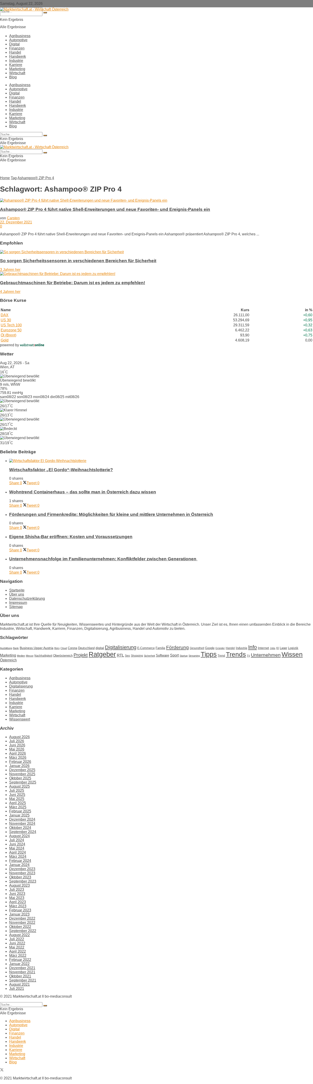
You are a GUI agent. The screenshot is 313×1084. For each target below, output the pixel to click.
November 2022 (22, 922)
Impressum (18, 603)
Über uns (16, 594)
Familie (160, 648)
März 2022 (17, 955)
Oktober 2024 (20, 828)
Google (209, 648)
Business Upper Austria (36, 648)
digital (100, 648)
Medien (21, 655)
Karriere (15, 65)
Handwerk (17, 56)
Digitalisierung (120, 647)
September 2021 (22, 980)
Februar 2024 (20, 861)
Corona (72, 648)
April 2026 (17, 753)
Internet (263, 648)
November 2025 (22, 774)
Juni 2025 (17, 795)
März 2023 (17, 906)
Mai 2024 (16, 848)
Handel (15, 52)
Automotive (18, 40)
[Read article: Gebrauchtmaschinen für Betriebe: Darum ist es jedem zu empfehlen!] (156, 274)
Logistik (293, 648)
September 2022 (22, 931)
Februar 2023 (20, 910)
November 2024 (22, 823)
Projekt (81, 655)
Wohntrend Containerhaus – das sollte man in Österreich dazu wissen (82, 492)
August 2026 (19, 737)
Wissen (292, 654)
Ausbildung (6, 648)
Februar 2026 (20, 762)
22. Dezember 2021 (16, 222)
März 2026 (17, 757)
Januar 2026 (19, 766)
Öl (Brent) (8, 335)
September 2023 (22, 881)
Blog (13, 77)
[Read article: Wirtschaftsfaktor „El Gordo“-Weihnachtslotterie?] (161, 461)
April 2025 (17, 803)
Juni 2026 (17, 745)
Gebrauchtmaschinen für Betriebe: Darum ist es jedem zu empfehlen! (72, 282)
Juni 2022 (17, 943)
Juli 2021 (16, 988)
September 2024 (22, 832)
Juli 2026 (16, 741)
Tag (14, 178)
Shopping (137, 655)
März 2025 (17, 807)
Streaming (194, 655)
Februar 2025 (20, 811)
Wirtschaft (17, 73)
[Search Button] (45, 12)
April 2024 (17, 852)
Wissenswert (19, 719)
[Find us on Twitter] (2, 1070)
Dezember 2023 (22, 869)
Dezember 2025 (22, 770)
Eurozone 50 (11, 330)
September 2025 (22, 782)
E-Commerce (146, 648)
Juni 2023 (17, 894)
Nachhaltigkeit (43, 655)
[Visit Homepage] (34, 9)
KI (277, 648)
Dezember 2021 (22, 968)
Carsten (13, 218)
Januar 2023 (19, 914)
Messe (29, 655)
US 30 (6, 320)
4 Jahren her (10, 292)
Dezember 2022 (22, 918)
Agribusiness (19, 36)
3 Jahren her (10, 270)
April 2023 (17, 902)
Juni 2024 (17, 844)
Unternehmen (266, 655)
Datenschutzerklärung (27, 598)
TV (248, 655)
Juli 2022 (16, 939)
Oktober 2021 (20, 976)
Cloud (63, 648)
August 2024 (19, 836)
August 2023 (19, 885)
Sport (174, 655)
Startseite (17, 590)
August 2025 (19, 786)
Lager (283, 648)
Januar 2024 (19, 865)
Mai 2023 (16, 898)
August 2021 (19, 984)
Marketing (17, 69)
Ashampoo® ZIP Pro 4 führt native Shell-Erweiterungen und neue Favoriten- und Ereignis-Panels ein (105, 209)
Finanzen (17, 48)
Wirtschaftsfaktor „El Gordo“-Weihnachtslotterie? (61, 469)
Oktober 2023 (20, 877)
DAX (4, 315)
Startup (184, 655)
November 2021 (22, 972)
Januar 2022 (19, 964)
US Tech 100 (11, 325)
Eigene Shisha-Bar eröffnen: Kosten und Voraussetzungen (70, 536)
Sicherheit (149, 655)
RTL (120, 655)
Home (5, 178)
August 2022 (19, 935)
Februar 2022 (20, 960)
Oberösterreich (63, 655)
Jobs (272, 648)
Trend (221, 655)
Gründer (220, 648)
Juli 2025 (16, 790)
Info (252, 647)
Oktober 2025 (20, 778)
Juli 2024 (16, 840)
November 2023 (22, 873)
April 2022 (17, 951)
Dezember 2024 (22, 819)
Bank (16, 648)
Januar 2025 (19, 815)
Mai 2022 (16, 947)
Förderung (177, 647)
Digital (14, 44)
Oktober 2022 (20, 927)
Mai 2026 (16, 749)
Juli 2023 (16, 889)
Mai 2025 (16, 799)
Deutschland (86, 648)
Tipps (209, 654)
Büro (57, 648)
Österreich (8, 660)
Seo (127, 655)
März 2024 (17, 856)
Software (162, 655)
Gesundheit (197, 648)
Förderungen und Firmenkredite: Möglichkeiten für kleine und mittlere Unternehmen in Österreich (111, 514)
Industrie (16, 61)
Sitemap (16, 607)
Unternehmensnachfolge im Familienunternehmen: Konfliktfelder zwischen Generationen (103, 558)
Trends (236, 654)
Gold (4, 340)
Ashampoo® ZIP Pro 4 (35, 178)
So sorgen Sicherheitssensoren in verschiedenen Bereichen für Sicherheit (78, 260)
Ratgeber (102, 654)
